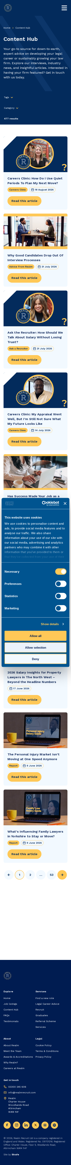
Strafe (15, 1154)
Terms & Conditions (47, 1051)
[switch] (60, 584)
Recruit (40, 1009)
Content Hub (11, 1009)
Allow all (35, 636)
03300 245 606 (17, 1086)
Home (7, 27)
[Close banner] (65, 503)
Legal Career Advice (47, 1004)
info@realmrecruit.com (22, 1092)
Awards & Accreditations (18, 1056)
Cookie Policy (43, 1045)
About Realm (11, 1045)
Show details (50, 624)
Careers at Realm (14, 1068)
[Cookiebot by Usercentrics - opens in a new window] (44, 503)
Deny (35, 659)
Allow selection (35, 647)
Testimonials (11, 1021)
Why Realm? (11, 1062)
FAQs (6, 1015)
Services (41, 1027)
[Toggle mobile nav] (64, 8)
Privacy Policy (43, 1056)
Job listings (10, 1004)
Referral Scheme (46, 1021)
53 (51, 875)
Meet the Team (12, 1051)
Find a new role (45, 998)
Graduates (42, 1015)
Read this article (24, 201)
